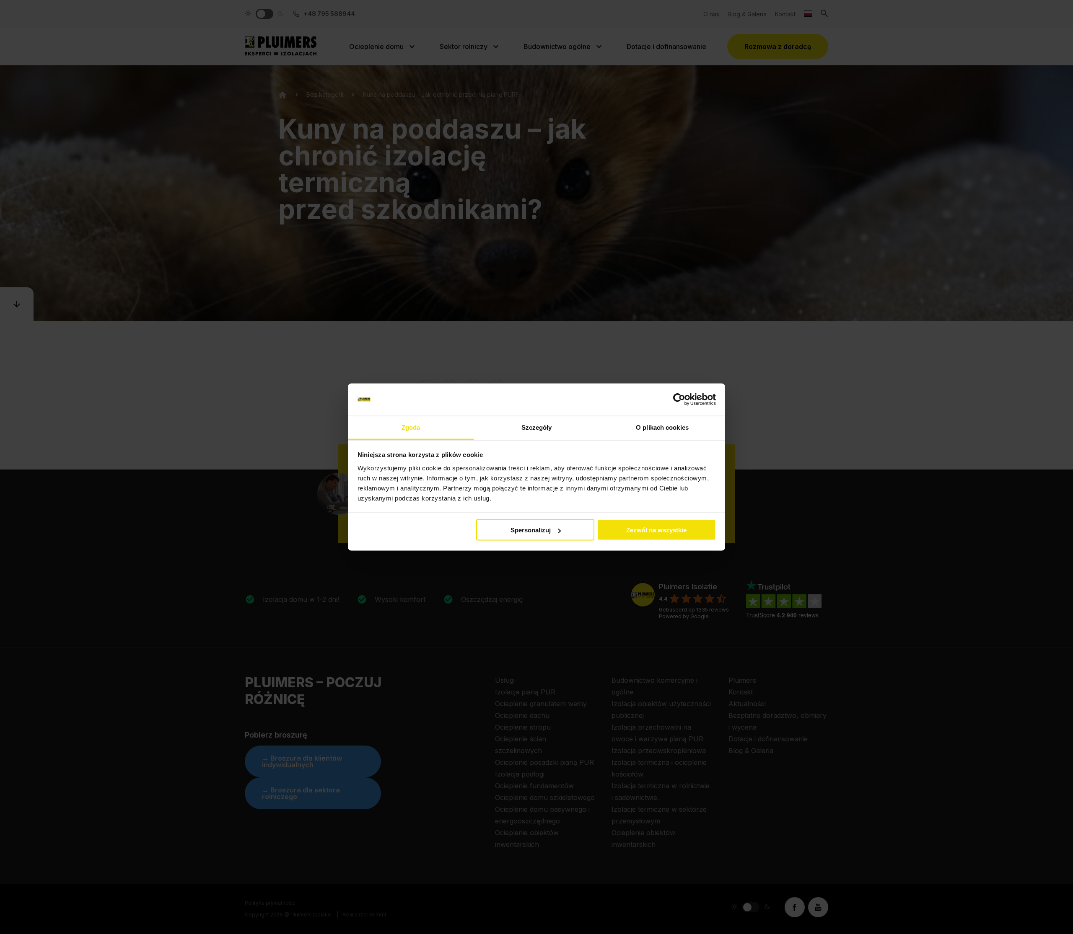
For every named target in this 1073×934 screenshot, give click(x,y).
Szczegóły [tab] (536, 427)
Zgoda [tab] (411, 427)
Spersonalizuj (531, 530)
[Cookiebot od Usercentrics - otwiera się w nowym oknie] (679, 399)
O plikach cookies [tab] (662, 427)
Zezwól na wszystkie (656, 530)
